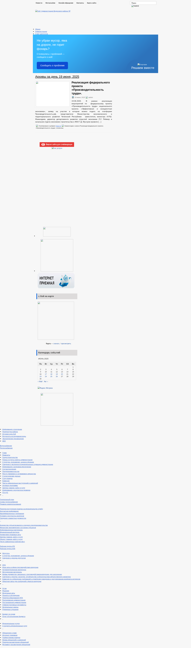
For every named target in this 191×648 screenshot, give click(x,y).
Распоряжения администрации (13, 600)
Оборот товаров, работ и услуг (11, 539)
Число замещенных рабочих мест (12, 541)
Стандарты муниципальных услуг (14, 626)
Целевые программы (10, 485)
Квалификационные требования (12, 513)
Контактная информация (9, 511)
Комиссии (5, 481)
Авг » (46, 381)
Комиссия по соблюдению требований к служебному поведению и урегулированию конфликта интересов (41, 579)
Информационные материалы (11, 530)
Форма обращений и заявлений (14, 640)
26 (57, 376)
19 (57, 374)
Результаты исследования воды (14, 436)
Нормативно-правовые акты (10, 534)
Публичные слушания (10, 609)
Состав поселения (9, 469)
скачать (56, 343)
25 (51, 376)
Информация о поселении (12, 429)
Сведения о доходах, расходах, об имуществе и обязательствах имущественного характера (36, 576)
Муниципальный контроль (9, 532)
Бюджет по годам (8, 614)
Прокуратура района (10, 431)
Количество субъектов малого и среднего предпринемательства (24, 525)
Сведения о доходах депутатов (14, 558)
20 (62, 374)
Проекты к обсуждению (10, 595)
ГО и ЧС (5, 492)
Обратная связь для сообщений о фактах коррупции (21, 581)
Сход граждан (7, 478)
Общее (37, 29)
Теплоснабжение (6, 448)
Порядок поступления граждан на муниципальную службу (21, 509)
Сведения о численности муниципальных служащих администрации (27, 464)
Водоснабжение (6, 445)
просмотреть (66, 343)
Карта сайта (91, 3)
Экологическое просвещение (13, 438)
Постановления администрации (14, 602)
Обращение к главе (9, 633)
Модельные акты (8, 593)
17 (46, 374)
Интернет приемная (9, 635)
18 (51, 374)
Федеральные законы (10, 607)
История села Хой (9, 434)
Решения (5, 591)
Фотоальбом (50, 3)
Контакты (80, 3)
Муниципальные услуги (11, 623)
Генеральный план (7, 499)
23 (40, 376)
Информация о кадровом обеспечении (16, 467)
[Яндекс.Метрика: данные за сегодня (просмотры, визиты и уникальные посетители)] (45, 388)
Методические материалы (12, 572)
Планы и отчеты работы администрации (17, 460)
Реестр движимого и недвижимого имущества (19, 474)
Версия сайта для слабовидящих (58, 144)
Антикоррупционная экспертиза (14, 569)
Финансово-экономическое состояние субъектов (18, 527)
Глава (4, 452)
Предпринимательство (10, 471)
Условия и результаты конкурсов (12, 516)
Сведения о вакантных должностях (13, 518)
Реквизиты (6, 455)
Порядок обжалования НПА (12, 598)
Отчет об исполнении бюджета (13, 616)
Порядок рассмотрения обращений (15, 642)
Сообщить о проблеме (52, 65)
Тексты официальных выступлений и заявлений (20, 483)
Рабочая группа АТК (7, 546)
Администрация (41, 31)
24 (46, 376)
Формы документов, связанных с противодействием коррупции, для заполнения (32, 574)
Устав (4, 588)
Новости (39, 3)
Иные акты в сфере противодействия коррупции (20, 567)
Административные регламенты (14, 605)
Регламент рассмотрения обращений (16, 644)
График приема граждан (11, 637)
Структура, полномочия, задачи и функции (18, 462)
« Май (40, 381)
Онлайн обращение (65, 3)
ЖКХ (4, 441)
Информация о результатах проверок (16, 490)
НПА (4, 565)
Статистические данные (11, 476)
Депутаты (6, 553)
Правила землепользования (10, 504)
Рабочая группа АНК (7, 548)
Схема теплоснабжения (9, 502)
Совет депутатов (41, 34)
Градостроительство (10, 457)
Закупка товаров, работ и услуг (13, 488)
